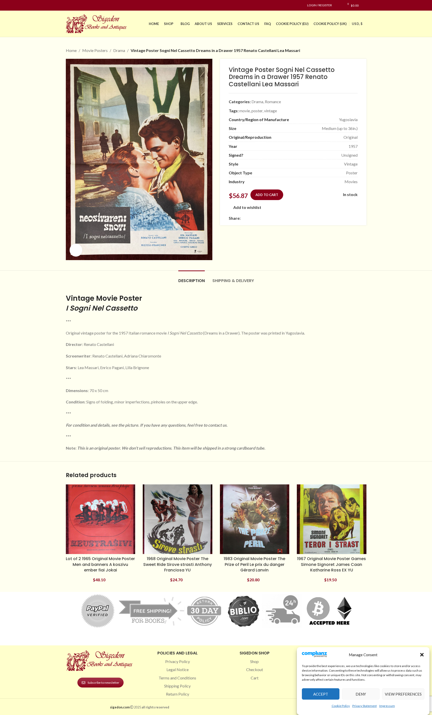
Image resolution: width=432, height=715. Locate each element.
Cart (254, 677)
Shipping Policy (177, 685)
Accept (320, 694)
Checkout (254, 669)
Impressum (387, 706)
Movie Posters (95, 50)
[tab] (191, 278)
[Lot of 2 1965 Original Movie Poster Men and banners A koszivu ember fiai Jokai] (100, 519)
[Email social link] (256, 218)
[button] (421, 654)
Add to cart (266, 195)
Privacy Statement (364, 706)
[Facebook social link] (69, 5)
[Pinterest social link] (81, 5)
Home (71, 50)
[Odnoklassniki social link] (274, 218)
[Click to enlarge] (76, 250)
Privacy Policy (177, 661)
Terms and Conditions (177, 677)
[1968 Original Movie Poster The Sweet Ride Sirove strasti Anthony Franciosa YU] (177, 519)
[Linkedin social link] (87, 5)
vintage (270, 110)
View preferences (403, 694)
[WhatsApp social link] (280, 218)
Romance (273, 101)
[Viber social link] (298, 218)
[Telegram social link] (292, 218)
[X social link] (250, 218)
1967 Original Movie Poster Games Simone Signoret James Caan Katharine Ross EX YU (331, 564)
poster (257, 110)
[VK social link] (286, 218)
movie (244, 110)
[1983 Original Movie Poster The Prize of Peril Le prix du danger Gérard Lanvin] (255, 519)
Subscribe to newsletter (103, 682)
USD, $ (357, 24)
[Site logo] (97, 23)
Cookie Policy (341, 706)
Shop (254, 661)
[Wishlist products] (338, 5)
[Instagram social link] (75, 5)
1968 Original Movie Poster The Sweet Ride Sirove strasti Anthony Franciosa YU (177, 564)
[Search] (365, 5)
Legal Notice (177, 669)
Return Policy (177, 694)
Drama (119, 50)
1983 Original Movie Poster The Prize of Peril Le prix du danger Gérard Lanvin (254, 564)
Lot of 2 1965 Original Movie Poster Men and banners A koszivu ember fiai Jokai (100, 564)
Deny (361, 694)
